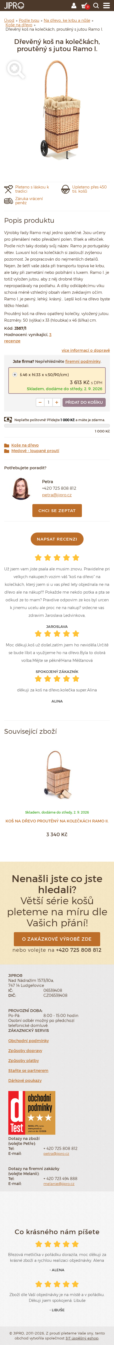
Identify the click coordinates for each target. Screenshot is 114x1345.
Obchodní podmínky (28, 1040)
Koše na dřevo (25, 445)
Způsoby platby (23, 1060)
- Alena (57, 1270)
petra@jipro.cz (57, 494)
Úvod (9, 20)
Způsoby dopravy (25, 1050)
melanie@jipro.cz (58, 1183)
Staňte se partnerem (28, 1070)
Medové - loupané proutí (35, 451)
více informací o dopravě (86, 350)
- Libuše (57, 1310)
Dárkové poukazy (25, 1080)
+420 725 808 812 (59, 488)
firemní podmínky (82, 361)
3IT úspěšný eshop (82, 1338)
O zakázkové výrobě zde (57, 939)
